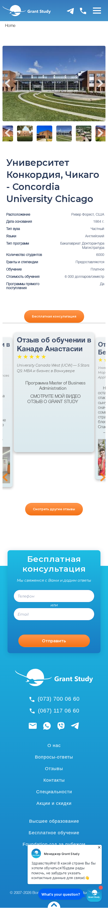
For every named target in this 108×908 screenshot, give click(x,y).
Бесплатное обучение (54, 832)
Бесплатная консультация (54, 316)
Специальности (54, 791)
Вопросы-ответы (54, 757)
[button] (6, 465)
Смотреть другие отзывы (54, 509)
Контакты (54, 780)
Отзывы (54, 768)
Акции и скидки (54, 803)
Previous (7, 83)
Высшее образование (54, 821)
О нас (54, 745)
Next (100, 83)
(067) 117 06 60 (58, 710)
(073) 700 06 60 (59, 699)
